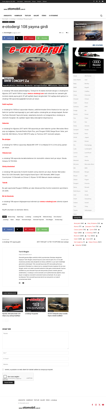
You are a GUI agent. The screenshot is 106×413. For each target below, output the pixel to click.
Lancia (75, 152)
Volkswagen (88, 210)
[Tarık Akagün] (11, 267)
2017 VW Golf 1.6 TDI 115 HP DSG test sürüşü (53, 242)
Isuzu (86, 133)
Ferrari (86, 114)
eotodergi (5, 219)
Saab (86, 191)
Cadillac (87, 91)
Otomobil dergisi (26, 219)
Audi (86, 80)
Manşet (18, 219)
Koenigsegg (88, 145)
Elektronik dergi (47, 216)
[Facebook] (94, 1)
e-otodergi (12, 19)
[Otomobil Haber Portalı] (14, 9)
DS (85, 110)
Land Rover (88, 152)
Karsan (87, 141)
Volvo (75, 214)
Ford (74, 122)
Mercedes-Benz (89, 164)
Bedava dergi (11, 216)
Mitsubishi (76, 172)
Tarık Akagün (7, 32)
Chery (75, 95)
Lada (74, 149)
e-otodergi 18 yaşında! (31, 313)
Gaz (86, 122)
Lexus (75, 156)
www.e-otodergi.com (36, 93)
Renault (87, 187)
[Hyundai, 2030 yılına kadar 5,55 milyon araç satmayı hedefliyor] (12, 304)
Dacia (86, 103)
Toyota (75, 210)
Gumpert (75, 129)
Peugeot (75, 183)
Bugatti (87, 87)
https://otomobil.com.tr (25, 254)
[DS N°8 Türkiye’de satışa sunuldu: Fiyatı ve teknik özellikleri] (58, 304)
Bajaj (74, 83)
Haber (12, 219)
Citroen (87, 99)
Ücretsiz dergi (58, 219)
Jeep (74, 141)
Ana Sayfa (5, 19)
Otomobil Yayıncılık (38, 219)
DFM (86, 106)
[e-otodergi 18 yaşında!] (35, 304)
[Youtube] (102, 1)
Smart (75, 198)
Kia (74, 145)
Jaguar (87, 137)
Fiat (74, 118)
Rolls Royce (76, 191)
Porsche (87, 183)
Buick (75, 91)
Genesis (87, 126)
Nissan (75, 175)
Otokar (75, 179)
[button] (101, 15)
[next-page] (7, 320)
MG (74, 168)
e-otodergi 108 (37, 216)
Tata (74, 206)
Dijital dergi (20, 216)
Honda (87, 129)
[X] (99, 1)
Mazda (87, 160)
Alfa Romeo (88, 76)
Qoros (75, 187)
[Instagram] (97, 1)
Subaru (75, 202)
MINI (86, 168)
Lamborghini (88, 149)
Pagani (87, 179)
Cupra (75, 103)
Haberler (12, 22)
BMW (75, 87)
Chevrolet (87, 95)
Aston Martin (77, 80)
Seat (74, 195)
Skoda (86, 195)
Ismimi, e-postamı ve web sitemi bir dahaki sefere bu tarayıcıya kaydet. (29, 369)
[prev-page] (3, 320)
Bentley (87, 83)
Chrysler (75, 99)
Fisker (86, 118)
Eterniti (75, 114)
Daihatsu (76, 106)
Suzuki (87, 202)
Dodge (75, 110)
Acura (75, 76)
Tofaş (86, 206)
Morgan (87, 172)
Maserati (76, 160)
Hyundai (75, 133)
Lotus (86, 156)
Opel (86, 175)
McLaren (76, 164)
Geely (75, 126)
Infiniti (75, 137)
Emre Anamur (57, 216)
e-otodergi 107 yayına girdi (11, 242)
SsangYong (88, 198)
